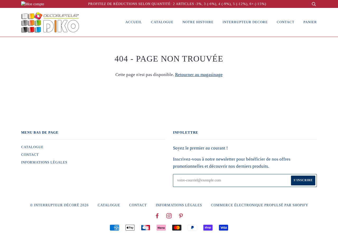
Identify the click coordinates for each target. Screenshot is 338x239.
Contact (285, 22)
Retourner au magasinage (199, 74)
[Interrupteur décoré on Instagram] (169, 217)
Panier (310, 22)
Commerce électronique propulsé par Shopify (259, 205)
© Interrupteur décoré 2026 (59, 205)
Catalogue (162, 22)
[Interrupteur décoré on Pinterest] (181, 217)
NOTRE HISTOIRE (198, 22)
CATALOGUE (32, 147)
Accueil (133, 22)
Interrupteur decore (245, 22)
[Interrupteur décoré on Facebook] (157, 217)
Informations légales (44, 162)
